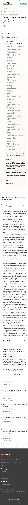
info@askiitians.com (5, 1)
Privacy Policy (5, 473)
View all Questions (14, 446)
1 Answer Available (6, 384)
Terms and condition (6, 476)
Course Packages (6, 478)
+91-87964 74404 (23, 1)
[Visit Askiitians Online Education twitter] (12, 499)
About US (4, 471)
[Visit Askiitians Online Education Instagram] (15, 499)
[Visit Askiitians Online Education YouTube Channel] (18, 499)
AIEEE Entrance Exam (7, 11)
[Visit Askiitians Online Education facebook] (9, 499)
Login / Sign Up (23, 3)
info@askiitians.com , (6, 502)
